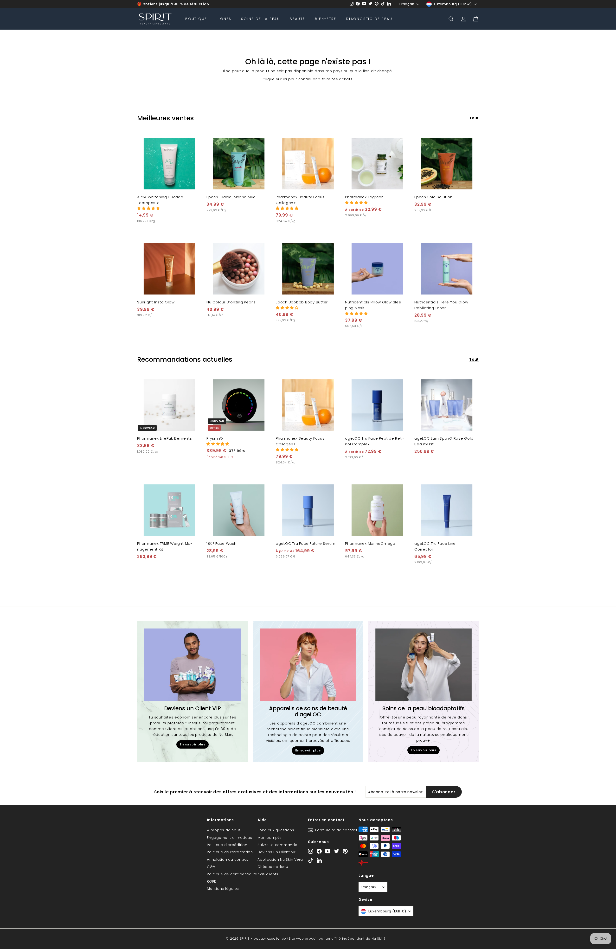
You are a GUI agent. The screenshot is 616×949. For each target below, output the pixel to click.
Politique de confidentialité (232, 874)
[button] (148, 208)
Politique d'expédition (227, 844)
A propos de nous (224, 830)
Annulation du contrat (227, 859)
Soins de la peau (260, 18)
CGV (211, 866)
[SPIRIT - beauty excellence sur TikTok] (310, 860)
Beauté (297, 18)
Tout (474, 118)
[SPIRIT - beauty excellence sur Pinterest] (345, 851)
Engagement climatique (229, 837)
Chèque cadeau (272, 866)
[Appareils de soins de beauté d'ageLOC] (308, 664)
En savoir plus (192, 744)
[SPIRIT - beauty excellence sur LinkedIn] (319, 860)
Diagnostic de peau (369, 18)
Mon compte (269, 837)
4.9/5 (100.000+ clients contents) (175, 4)
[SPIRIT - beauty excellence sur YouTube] (327, 851)
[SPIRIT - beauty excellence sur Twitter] (336, 851)
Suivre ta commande (277, 844)
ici (285, 79)
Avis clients (267, 874)
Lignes (224, 18)
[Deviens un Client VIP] (192, 664)
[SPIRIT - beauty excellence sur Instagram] (310, 851)
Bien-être (325, 18)
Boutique (196, 18)
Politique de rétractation (230, 852)
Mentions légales (223, 888)
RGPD (212, 881)
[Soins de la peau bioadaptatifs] (423, 664)
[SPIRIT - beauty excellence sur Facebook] (319, 851)
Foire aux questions (275, 830)
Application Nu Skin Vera (280, 859)
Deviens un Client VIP (276, 852)
